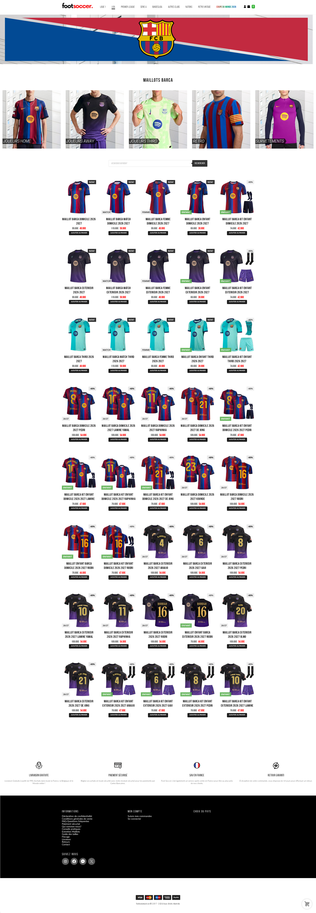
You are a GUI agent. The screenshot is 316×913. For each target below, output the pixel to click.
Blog (64, 847)
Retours (66, 842)
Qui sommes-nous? (71, 827)
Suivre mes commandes (140, 816)
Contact (66, 844)
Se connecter (134, 819)
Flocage (66, 837)
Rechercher (200, 163)
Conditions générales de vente (77, 819)
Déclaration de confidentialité (77, 816)
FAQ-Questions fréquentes (75, 821)
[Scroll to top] (158, 898)
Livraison (66, 839)
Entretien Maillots (71, 832)
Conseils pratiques (71, 829)
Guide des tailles (70, 834)
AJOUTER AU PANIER (79, 233)
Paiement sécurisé (71, 824)
